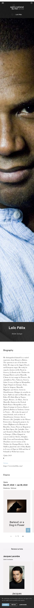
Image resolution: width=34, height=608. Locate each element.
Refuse (13, 604)
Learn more (23, 604)
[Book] (28, 530)
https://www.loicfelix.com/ (13, 466)
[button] (3, 3)
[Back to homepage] (17, 7)
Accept (5, 604)
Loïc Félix (19, 14)
